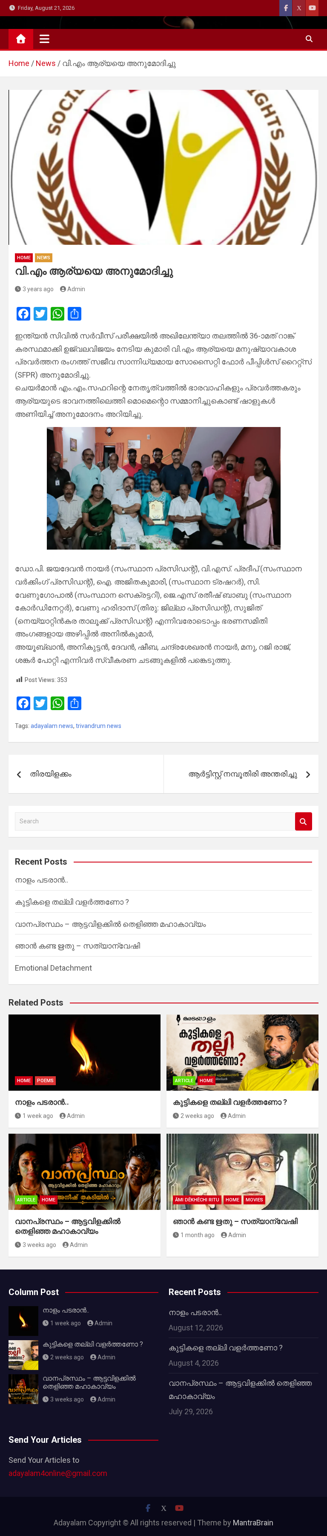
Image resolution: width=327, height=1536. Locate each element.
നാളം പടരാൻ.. (41, 879)
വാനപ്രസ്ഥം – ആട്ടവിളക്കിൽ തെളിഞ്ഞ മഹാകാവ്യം (110, 924)
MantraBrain (253, 1522)
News (43, 258)
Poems (45, 1080)
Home (24, 258)
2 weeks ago (197, 1115)
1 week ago (38, 1115)
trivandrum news (98, 725)
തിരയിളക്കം (51, 773)
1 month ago (198, 1235)
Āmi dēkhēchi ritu (197, 1200)
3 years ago (38, 289)
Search (303, 821)
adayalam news (52, 725)
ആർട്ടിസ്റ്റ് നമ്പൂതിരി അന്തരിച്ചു (242, 773)
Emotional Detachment (53, 967)
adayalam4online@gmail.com (58, 1473)
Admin (76, 289)
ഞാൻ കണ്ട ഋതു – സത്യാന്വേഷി (77, 945)
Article (184, 1080)
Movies (254, 1200)
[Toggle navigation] (44, 39)
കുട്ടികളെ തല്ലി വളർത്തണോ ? (72, 901)
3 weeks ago (39, 1244)
